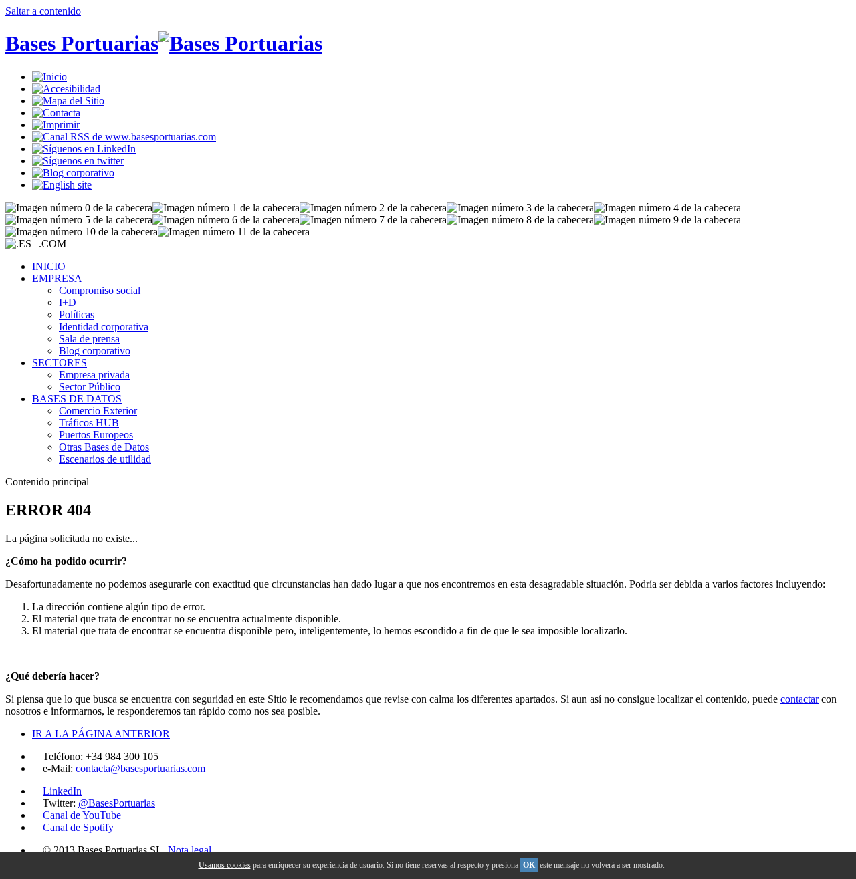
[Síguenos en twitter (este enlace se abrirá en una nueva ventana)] (78, 160)
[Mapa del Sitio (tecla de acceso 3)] (68, 100)
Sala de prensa (89, 338)
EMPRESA (57, 278)
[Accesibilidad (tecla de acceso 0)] (66, 88)
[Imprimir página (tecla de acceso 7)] (56, 124)
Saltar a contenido (43, 11)
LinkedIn (62, 791)
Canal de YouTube (82, 815)
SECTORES (59, 362)
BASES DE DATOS (77, 398)
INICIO (49, 266)
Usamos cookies (225, 865)
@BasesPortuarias (116, 803)
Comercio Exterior (98, 410)
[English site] (62, 185)
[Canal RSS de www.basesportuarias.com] (124, 136)
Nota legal (189, 850)
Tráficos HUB (89, 422)
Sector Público (89, 386)
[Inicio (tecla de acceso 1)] (49, 76)
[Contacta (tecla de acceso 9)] (56, 112)
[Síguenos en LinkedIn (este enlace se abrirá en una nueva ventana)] (84, 148)
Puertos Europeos (96, 435)
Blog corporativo (94, 350)
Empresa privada (94, 374)
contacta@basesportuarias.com (140, 768)
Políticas (76, 314)
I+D (67, 302)
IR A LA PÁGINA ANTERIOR (101, 733)
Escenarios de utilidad (105, 459)
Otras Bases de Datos (104, 447)
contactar (799, 699)
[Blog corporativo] (73, 172)
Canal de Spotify (78, 827)
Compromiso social (99, 290)
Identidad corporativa (103, 326)
